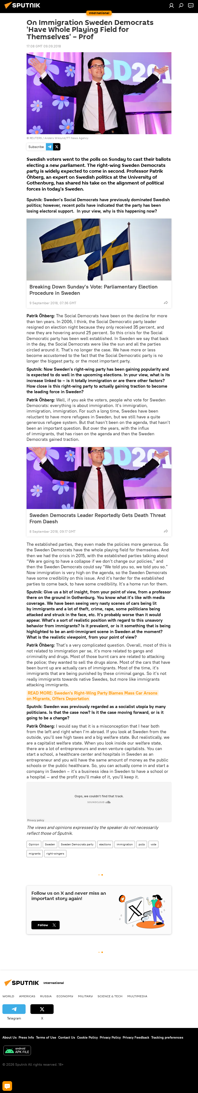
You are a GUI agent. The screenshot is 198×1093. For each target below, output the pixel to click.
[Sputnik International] (23, 9)
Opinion (34, 844)
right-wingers (55, 853)
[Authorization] (171, 5)
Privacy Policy (110, 1037)
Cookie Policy (87, 1037)
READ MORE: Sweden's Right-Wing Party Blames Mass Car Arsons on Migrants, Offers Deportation (93, 695)
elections (105, 844)
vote (153, 844)
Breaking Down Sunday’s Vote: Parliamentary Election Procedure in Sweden (93, 289)
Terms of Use (46, 1037)
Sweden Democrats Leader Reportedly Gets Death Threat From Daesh (97, 518)
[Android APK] (17, 1051)
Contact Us (66, 1037)
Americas (27, 996)
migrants (35, 853)
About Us (9, 1037)
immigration (125, 844)
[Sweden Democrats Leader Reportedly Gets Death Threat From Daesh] (99, 478)
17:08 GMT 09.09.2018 (44, 46)
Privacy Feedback (136, 1037)
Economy (65, 996)
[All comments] (7, 1086)
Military (85, 996)
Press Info (26, 1037)
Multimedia (137, 996)
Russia (46, 996)
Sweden (50, 844)
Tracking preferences (167, 1037)
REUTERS (36, 138)
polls (142, 844)
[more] (166, 302)
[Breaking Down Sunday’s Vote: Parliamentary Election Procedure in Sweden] (99, 250)
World (8, 996)
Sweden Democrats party (77, 844)
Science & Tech (110, 996)
